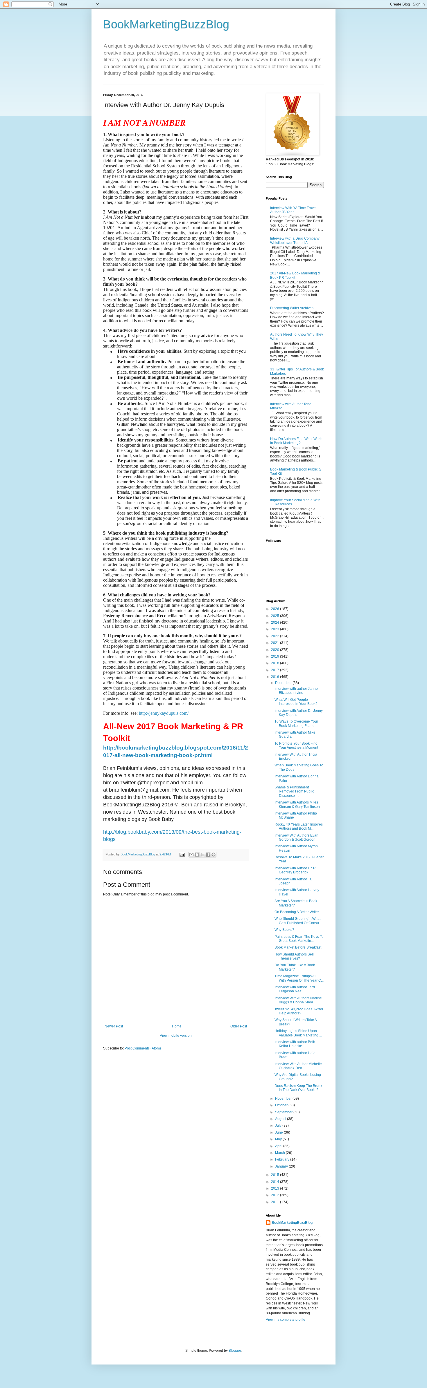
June (279, 1132)
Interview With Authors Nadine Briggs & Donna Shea (298, 1000)
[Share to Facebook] (208, 854)
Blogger (235, 1351)
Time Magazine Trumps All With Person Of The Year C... (299, 978)
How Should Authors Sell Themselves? (294, 956)
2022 (275, 636)
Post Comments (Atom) (143, 1048)
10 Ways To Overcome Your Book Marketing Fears (296, 723)
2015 (275, 1175)
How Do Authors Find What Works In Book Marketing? (296, 441)
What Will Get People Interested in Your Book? (295, 702)
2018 (275, 663)
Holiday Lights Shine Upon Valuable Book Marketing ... (298, 1033)
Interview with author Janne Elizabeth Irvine (296, 691)
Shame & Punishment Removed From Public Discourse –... (294, 791)
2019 (275, 656)
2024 (275, 622)
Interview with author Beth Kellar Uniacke (294, 1044)
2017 (275, 670)
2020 (275, 650)
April (279, 1146)
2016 (275, 677)
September (284, 1112)
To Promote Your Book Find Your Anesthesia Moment (296, 745)
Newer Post (114, 1026)
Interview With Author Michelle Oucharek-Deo (298, 1066)
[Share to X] (202, 854)
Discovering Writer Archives (291, 308)
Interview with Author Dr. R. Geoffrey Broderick (295, 870)
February (282, 1159)
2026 (275, 609)
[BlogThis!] (197, 854)
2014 (275, 1182)
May (279, 1139)
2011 (275, 1202)
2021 (275, 643)
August (281, 1119)
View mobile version (176, 1036)
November (284, 1098)
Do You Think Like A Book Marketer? (294, 967)
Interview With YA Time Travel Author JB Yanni (293, 210)
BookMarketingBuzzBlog (166, 24)
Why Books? (284, 930)
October (281, 1105)
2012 (275, 1195)
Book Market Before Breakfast (297, 947)
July (278, 1125)
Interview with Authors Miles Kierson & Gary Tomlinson (297, 804)
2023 (275, 629)
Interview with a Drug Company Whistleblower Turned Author (295, 240)
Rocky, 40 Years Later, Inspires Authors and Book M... (298, 826)
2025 (275, 616)
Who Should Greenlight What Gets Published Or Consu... (298, 921)
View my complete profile (285, 1320)
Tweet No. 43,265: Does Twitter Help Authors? (298, 1011)
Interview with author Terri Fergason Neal (294, 989)
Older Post (238, 1026)
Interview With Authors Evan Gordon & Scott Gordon (296, 837)
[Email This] (191, 854)
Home (177, 1026)
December (284, 683)
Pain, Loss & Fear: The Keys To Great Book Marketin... (299, 939)
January (282, 1166)
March (280, 1153)
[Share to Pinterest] (213, 854)
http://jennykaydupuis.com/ (164, 713)
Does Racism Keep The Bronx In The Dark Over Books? (298, 1088)
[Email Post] (182, 854)
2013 (275, 1188)
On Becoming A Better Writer (296, 912)
